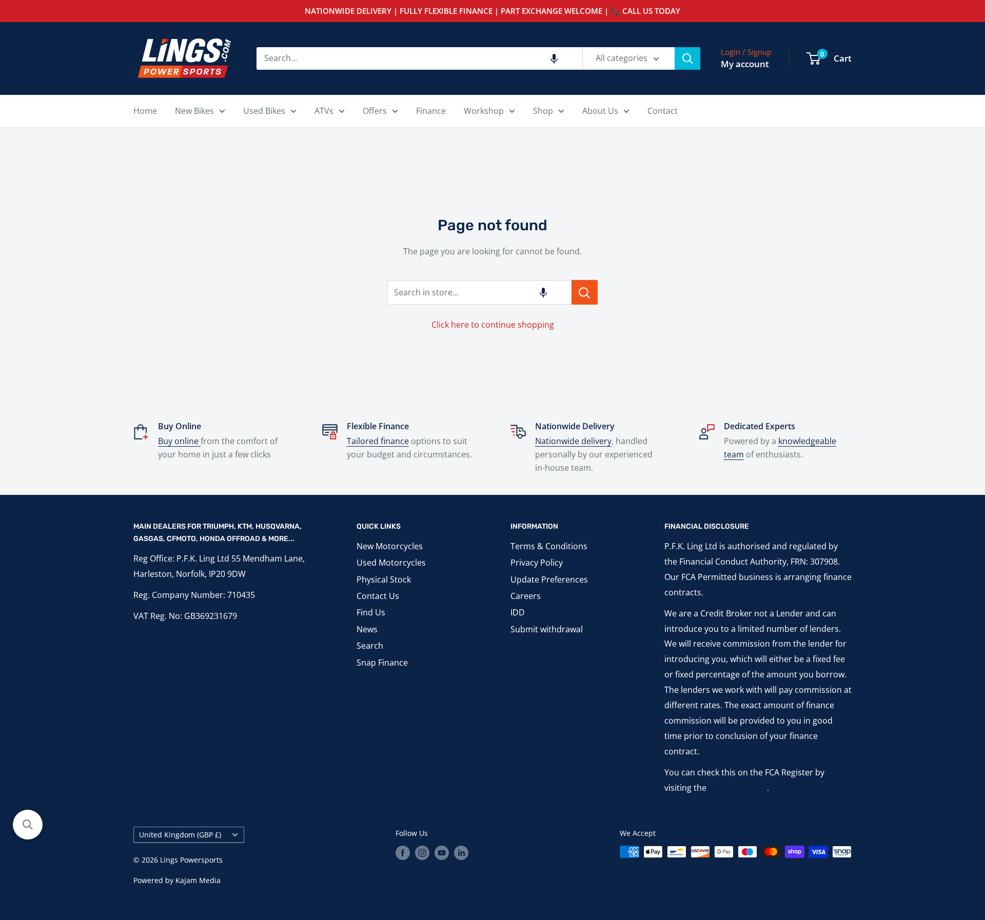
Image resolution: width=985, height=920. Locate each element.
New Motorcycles (390, 546)
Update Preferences (549, 579)
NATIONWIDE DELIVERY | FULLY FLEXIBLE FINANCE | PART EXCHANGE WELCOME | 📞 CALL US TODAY (492, 11)
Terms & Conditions (548, 546)
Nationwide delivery (573, 441)
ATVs (323, 110)
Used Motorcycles (391, 562)
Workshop (484, 110)
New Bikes (194, 110)
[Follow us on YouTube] (442, 853)
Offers (375, 110)
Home (145, 110)
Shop (543, 110)
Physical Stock (384, 579)
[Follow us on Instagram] (422, 853)
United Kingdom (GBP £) (180, 834)
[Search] (687, 58)
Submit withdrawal (546, 629)
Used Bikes (264, 110)
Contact (662, 110)
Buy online (179, 441)
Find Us (371, 612)
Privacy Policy (536, 562)
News (367, 629)
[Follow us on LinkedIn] (461, 853)
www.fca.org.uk (737, 787)
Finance (431, 110)
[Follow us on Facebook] (403, 853)
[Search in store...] (585, 292)
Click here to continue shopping (492, 324)
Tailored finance (378, 441)
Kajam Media (198, 880)
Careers (525, 596)
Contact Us (378, 596)
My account (745, 64)
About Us (600, 110)
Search (370, 645)
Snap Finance (382, 662)
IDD (517, 612)
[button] (554, 58)
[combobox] (419, 58)
